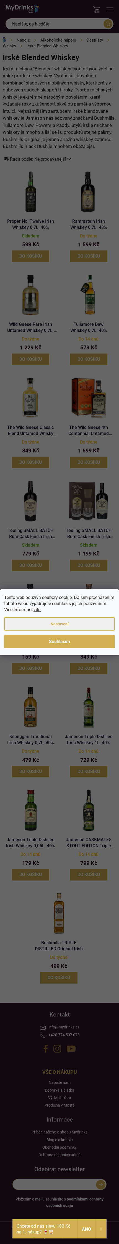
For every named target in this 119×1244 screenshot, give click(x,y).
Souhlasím (59, 641)
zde (37, 609)
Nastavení (60, 624)
